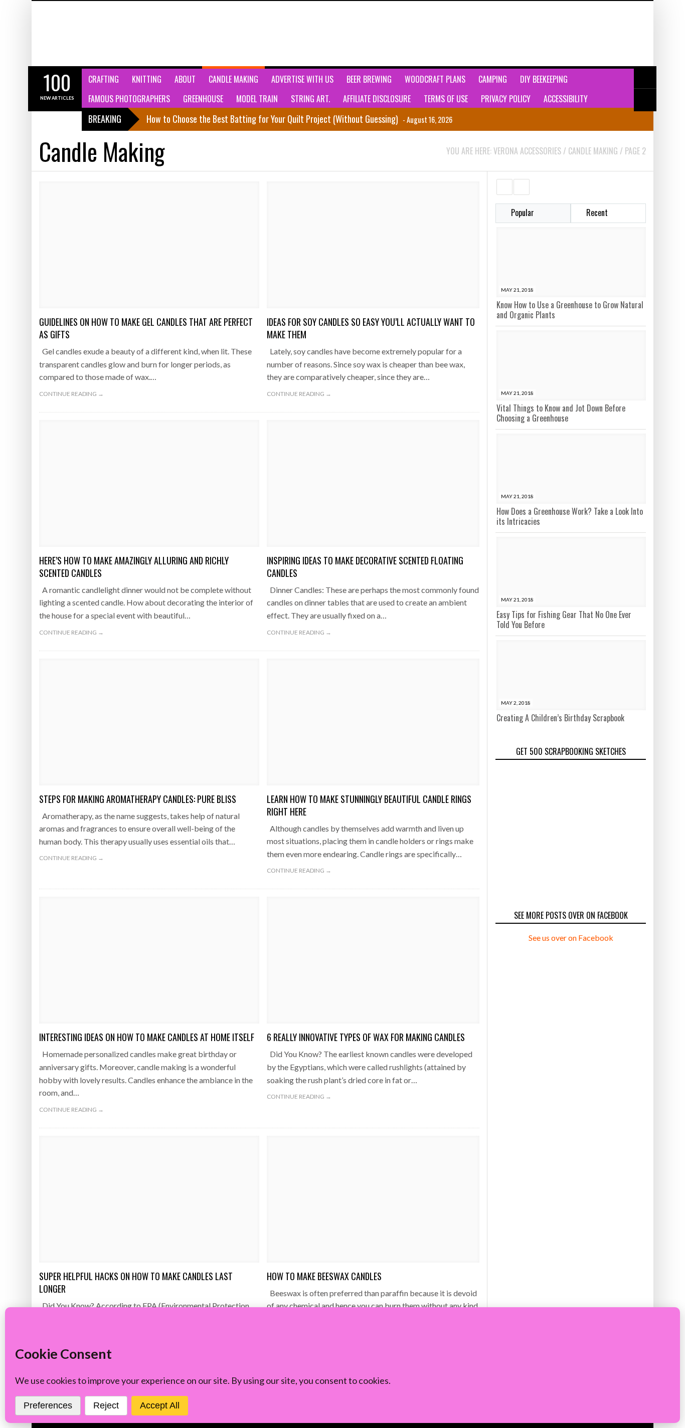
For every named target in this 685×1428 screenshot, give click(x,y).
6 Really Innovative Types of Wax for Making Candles (366, 1037)
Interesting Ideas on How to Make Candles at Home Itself (146, 1037)
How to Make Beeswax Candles (324, 1276)
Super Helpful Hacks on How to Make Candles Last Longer (136, 1282)
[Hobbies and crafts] (89, 34)
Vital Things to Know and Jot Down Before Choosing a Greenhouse (560, 413)
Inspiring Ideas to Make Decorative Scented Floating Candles (365, 566)
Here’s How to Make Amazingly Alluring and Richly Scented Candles (134, 566)
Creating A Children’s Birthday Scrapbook (560, 718)
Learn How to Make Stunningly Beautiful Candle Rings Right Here (369, 805)
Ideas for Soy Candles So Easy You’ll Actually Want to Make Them (371, 328)
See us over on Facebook (571, 937)
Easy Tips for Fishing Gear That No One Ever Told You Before (563, 619)
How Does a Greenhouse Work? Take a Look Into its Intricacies (569, 516)
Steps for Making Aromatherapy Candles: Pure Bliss (137, 798)
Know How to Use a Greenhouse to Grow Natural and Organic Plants (569, 310)
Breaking (104, 118)
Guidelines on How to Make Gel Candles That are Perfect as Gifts (146, 328)
